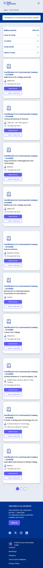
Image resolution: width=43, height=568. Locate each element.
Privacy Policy (14, 563)
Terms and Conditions (17, 559)
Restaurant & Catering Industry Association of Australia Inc (17, 292)
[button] (38, 3)
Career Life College (12, 332)
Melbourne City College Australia (17, 77)
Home (6, 10)
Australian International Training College (20, 462)
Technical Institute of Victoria (16, 119)
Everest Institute (10, 249)
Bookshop (12, 551)
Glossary (12, 555)
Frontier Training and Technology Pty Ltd (20, 420)
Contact (12, 547)
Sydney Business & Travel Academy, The (20, 376)
